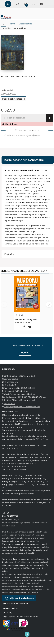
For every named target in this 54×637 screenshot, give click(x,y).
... (1, 81)
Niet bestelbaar (15, 117)
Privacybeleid (10, 608)
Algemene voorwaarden (16, 604)
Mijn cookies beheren (21, 598)
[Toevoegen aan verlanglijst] (49, 118)
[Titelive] (27, 634)
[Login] (33, 4)
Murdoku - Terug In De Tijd (28, 319)
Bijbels (25, 352)
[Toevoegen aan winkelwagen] (24, 327)
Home (12, 23)
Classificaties (25, 23)
